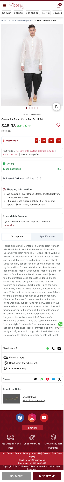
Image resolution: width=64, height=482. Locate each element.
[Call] (53, 348)
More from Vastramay (34, 400)
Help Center (7, 453)
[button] (26, 108)
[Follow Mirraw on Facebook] (19, 417)
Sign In (32, 427)
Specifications (47, 236)
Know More (9, 225)
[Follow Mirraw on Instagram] (31, 417)
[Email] (59, 348)
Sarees (18, 12)
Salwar (6, 12)
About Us (36, 453)
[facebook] (53, 379)
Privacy (26, 453)
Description (16, 236)
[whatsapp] (41, 379)
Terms (18, 453)
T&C (58, 168)
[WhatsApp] (47, 348)
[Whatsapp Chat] (60, 324)
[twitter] (59, 379)
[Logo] (16, 6)
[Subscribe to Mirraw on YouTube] (44, 417)
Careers (46, 453)
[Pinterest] (47, 379)
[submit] (58, 125)
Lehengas (32, 12)
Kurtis (46, 12)
